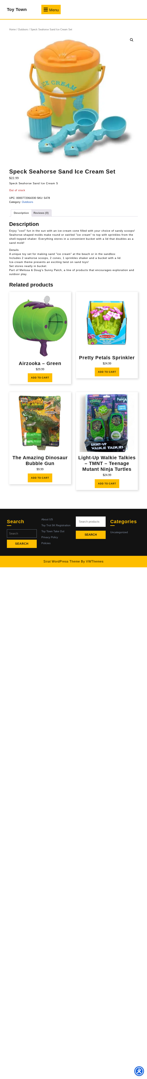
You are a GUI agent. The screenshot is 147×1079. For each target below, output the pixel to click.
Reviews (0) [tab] (41, 212)
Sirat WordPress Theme (61, 561)
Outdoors (23, 29)
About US (47, 519)
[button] (131, 39)
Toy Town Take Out (52, 531)
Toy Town (17, 9)
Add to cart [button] (40, 377)
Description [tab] (21, 212)
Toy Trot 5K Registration (55, 525)
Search (91, 534)
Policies (46, 543)
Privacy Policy (49, 537)
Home (12, 29)
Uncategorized (119, 532)
